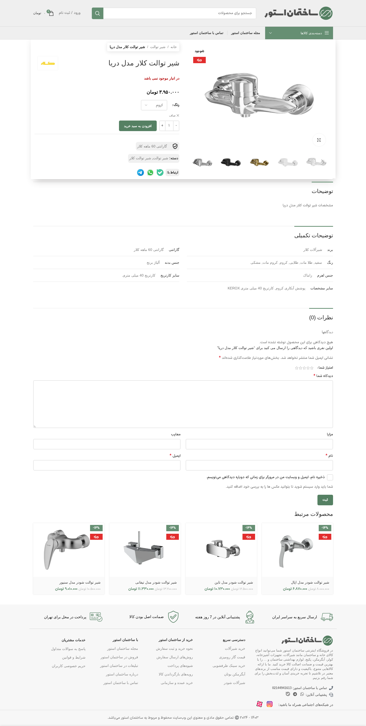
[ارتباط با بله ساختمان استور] (288, 694)
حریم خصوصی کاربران (69, 666)
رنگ (176, 105)
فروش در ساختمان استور (119, 657)
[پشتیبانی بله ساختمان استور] (160, 172)
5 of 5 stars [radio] (297, 368)
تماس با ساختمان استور (120, 683)
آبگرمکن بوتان (234, 674)
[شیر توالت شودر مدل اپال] (297, 550)
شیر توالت (158, 47)
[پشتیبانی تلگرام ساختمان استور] (140, 172)
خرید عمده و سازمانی (177, 683)
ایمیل (175, 456)
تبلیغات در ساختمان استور (119, 666)
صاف (172, 115)
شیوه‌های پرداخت (180, 666)
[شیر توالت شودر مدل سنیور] (68, 550)
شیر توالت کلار (140, 158)
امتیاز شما (326, 368)
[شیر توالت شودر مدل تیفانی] (145, 550)
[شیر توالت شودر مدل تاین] (221, 550)
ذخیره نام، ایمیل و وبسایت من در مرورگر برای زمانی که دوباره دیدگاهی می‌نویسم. (265, 477)
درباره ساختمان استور (122, 674)
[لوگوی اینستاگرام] (271, 705)
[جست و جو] (97, 13)
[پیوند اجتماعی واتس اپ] (302, 694)
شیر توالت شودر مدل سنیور (80, 582)
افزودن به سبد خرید (138, 126)
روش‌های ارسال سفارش (174, 657)
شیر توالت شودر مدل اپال (310, 582)
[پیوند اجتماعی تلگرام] (295, 694)
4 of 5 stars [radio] (300, 368)
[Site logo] (298, 13)
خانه (174, 47)
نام (329, 456)
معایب (176, 434)
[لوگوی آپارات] (261, 705)
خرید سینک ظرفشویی (229, 666)
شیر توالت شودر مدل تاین (234, 582)
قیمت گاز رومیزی (232, 657)
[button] (323, 162)
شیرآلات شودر (234, 683)
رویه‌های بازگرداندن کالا (176, 674)
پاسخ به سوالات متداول (68, 649)
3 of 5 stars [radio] (304, 368)
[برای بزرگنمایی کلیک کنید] (319, 140)
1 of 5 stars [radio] (312, 368)
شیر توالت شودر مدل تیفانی (156, 582)
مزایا (330, 434)
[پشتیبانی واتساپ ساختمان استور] (150, 172)
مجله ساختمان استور (122, 648)
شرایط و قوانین (74, 657)
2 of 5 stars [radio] (308, 368)
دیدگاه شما (323, 376)
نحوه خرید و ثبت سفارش (174, 648)
